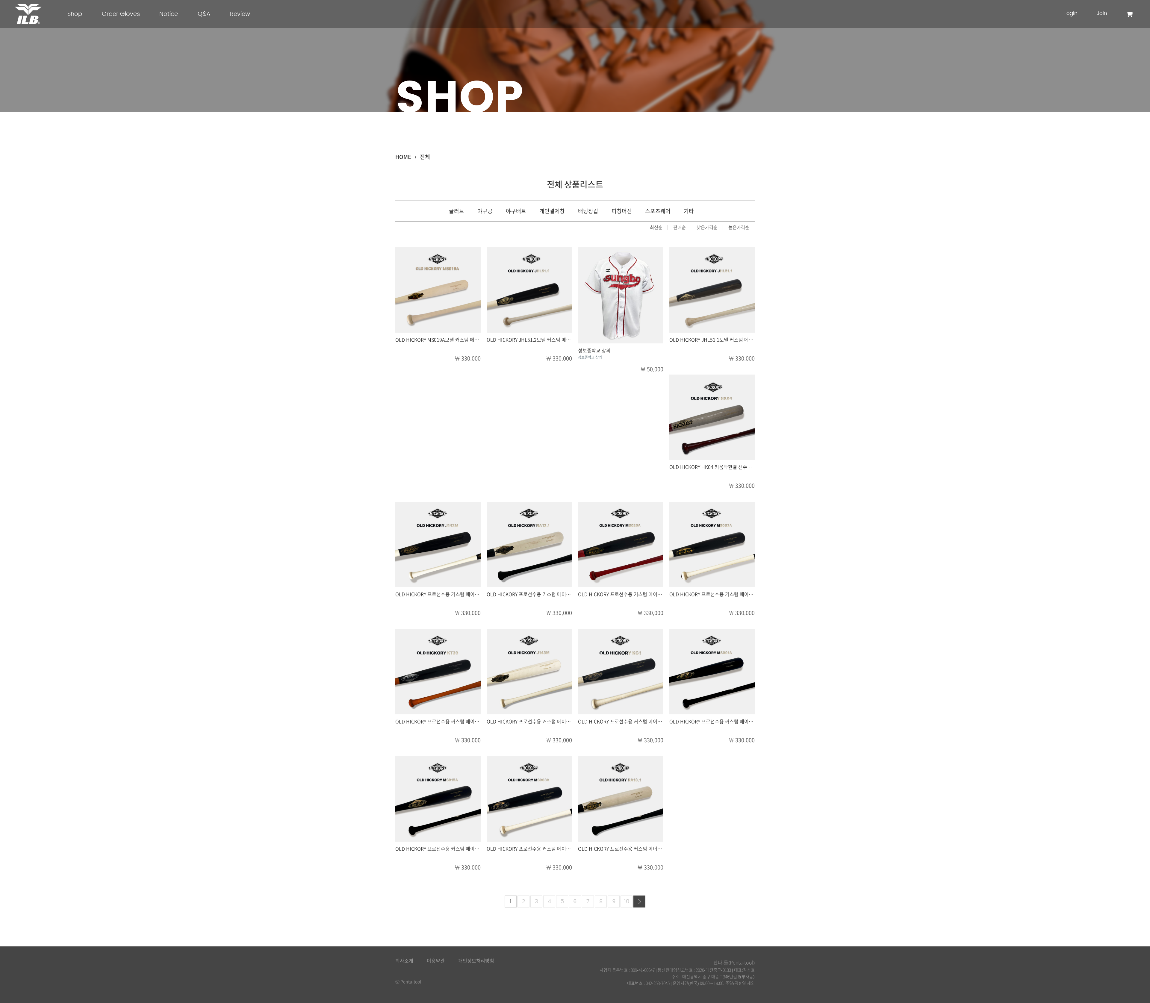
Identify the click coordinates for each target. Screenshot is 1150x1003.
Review (240, 14)
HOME (403, 157)
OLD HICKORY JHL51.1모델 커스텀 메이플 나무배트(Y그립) (730, 339)
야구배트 (516, 211)
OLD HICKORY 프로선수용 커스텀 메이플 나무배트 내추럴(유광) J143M (559, 721)
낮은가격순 (707, 227)
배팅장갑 (588, 211)
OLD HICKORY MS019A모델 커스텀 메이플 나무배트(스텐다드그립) (463, 339)
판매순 (679, 227)
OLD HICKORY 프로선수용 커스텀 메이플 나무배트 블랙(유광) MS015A (467, 848)
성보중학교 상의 (594, 350)
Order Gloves (121, 14)
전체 (425, 157)
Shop (74, 14)
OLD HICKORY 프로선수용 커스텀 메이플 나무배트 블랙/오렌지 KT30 (465, 721)
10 (626, 901)
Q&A (204, 14)
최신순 (656, 227)
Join (1102, 13)
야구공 (485, 211)
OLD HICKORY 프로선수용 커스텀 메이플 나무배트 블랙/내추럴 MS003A (742, 594)
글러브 (456, 211)
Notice (168, 14)
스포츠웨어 (658, 211)
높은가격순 (738, 227)
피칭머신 (622, 211)
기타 (689, 211)
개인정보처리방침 (476, 960)
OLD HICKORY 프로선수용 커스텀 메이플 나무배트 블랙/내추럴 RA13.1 (559, 594)
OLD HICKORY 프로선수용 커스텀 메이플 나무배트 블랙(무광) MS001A (741, 721)
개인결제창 (552, 211)
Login (1070, 13)
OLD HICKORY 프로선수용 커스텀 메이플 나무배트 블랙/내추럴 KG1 (647, 721)
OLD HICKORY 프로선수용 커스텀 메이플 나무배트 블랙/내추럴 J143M (467, 594)
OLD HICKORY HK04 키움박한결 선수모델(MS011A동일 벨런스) (735, 467)
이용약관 (436, 960)
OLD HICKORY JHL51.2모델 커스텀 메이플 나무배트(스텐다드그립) (555, 339)
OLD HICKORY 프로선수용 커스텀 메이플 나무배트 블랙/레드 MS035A (649, 594)
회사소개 (404, 960)
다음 (639, 901)
